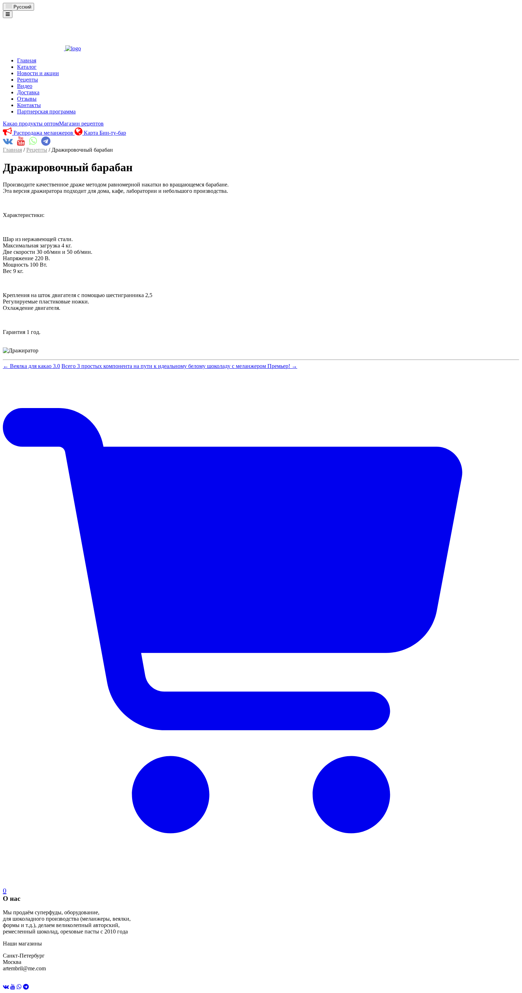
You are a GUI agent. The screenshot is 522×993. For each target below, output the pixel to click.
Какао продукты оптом (31, 124)
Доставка (28, 92)
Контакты (29, 105)
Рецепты (27, 80)
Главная (26, 60)
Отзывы (27, 99)
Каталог (27, 67)
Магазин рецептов (81, 124)
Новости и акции (38, 73)
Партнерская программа (46, 111)
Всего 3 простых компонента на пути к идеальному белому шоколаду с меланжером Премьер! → (179, 366)
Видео (24, 86)
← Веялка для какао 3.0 (31, 366)
